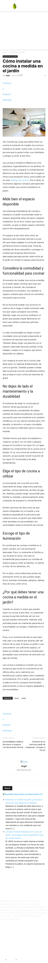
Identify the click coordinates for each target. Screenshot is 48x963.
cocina (16, 698)
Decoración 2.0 (35, 794)
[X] (46, 16)
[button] (30, 25)
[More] (24, 104)
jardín (24, 698)
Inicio (5, 52)
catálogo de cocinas (19, 180)
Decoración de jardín (17, 52)
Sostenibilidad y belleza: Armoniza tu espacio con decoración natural (13, 744)
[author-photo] (24, 762)
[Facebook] (42, 16)
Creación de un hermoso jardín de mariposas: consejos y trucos (35, 745)
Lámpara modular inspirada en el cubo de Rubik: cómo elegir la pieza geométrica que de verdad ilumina (24, 835)
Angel (8, 75)
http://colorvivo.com (24, 770)
